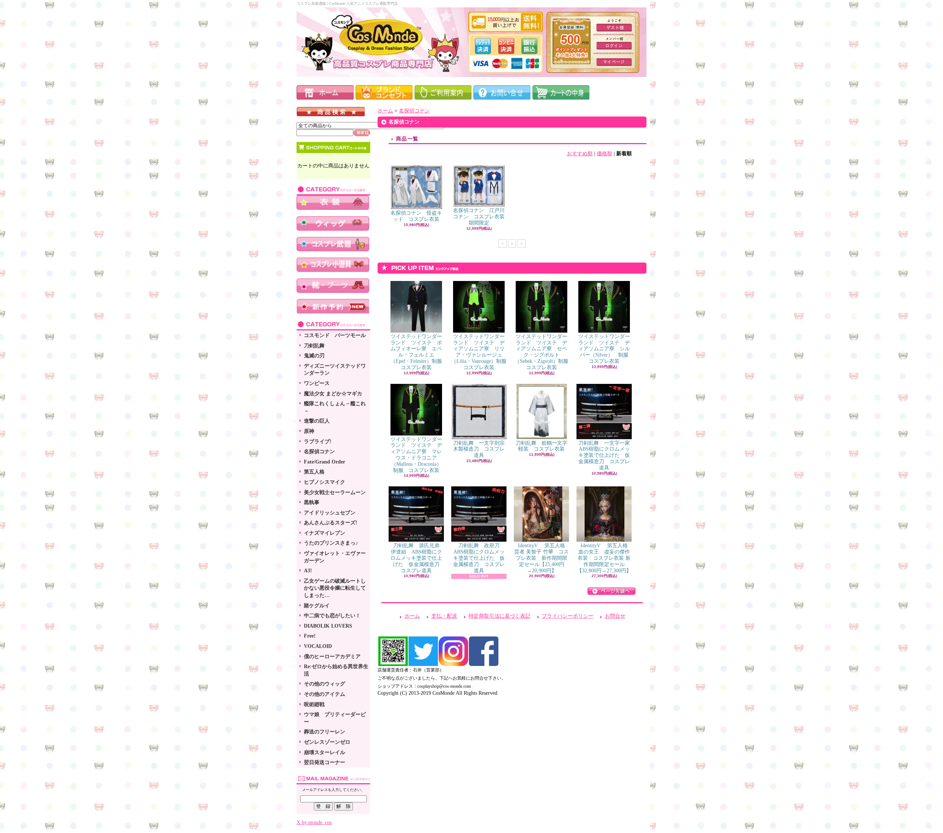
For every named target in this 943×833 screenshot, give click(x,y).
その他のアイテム (324, 694)
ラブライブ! (318, 441)
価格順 (604, 153)
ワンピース (317, 383)
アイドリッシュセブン (329, 513)
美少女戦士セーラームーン (335, 492)
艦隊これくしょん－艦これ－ (335, 407)
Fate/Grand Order (324, 462)
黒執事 (311, 502)
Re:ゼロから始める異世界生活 (336, 670)
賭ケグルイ (317, 605)
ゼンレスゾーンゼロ (327, 742)
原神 (309, 431)
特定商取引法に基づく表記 (499, 616)
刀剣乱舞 (314, 345)
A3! (308, 570)
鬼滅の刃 (314, 355)
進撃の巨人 (317, 421)
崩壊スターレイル (324, 752)
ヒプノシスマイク (324, 482)
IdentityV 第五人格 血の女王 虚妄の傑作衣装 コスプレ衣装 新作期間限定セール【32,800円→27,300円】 (605, 558)
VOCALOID (318, 646)
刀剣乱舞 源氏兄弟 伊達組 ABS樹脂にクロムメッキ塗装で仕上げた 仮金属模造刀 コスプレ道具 (417, 558)
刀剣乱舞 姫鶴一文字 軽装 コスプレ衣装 (544, 446)
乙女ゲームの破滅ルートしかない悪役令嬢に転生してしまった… (335, 588)
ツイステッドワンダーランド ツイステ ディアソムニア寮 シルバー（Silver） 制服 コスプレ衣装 (606, 349)
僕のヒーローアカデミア (332, 656)
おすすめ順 (580, 153)
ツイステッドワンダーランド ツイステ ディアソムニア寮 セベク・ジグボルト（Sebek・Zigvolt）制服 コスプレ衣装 (544, 352)
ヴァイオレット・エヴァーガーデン (335, 557)
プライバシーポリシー (567, 616)
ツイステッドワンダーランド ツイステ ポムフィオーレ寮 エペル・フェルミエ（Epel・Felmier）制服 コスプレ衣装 (418, 352)
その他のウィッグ (324, 684)
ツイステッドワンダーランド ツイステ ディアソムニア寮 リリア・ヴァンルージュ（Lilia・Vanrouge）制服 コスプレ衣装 (481, 352)
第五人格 (314, 472)
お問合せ (615, 616)
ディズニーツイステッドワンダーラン (335, 369)
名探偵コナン (319, 451)
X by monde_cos (314, 822)
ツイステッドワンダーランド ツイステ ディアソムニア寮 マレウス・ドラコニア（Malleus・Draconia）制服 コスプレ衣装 (416, 455)
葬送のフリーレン (324, 732)
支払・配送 (444, 616)
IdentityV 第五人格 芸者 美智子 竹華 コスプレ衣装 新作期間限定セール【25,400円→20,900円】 (542, 558)
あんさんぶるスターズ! (330, 522)
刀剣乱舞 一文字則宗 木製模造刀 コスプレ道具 (481, 449)
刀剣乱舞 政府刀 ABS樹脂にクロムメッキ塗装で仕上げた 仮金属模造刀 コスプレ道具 (479, 558)
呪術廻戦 (314, 704)
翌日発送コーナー (324, 762)
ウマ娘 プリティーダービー (335, 718)
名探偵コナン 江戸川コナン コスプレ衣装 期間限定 (481, 217)
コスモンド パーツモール (335, 335)
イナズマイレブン (324, 533)
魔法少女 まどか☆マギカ (333, 393)
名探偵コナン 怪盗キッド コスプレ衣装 (416, 216)
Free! (310, 636)
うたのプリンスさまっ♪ (331, 543)
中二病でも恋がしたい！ (332, 615)
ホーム (385, 111)
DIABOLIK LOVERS (328, 626)
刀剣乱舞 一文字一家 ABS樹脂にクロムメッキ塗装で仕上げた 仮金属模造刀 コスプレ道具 (606, 455)
